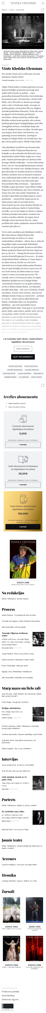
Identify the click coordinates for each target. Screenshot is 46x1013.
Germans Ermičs (10, 377)
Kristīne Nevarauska (14, 370)
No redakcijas (13, 592)
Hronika (9, 875)
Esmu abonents (23, 349)
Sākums (4, 10)
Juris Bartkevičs (9, 373)
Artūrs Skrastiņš (15, 366)
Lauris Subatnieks (24, 373)
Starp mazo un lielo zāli (21, 688)
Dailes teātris (36, 377)
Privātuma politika (10, 991)
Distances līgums (10, 999)
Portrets (8, 799)
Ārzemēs (9, 858)
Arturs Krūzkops (31, 366)
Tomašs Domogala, (13, 80)
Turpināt (23, 445)
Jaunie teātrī (12, 840)
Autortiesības (8, 995)
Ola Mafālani (24, 377)
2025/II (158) (20, 10)
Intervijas (10, 759)
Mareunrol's (38, 373)
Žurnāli (11, 10)
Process (5, 65)
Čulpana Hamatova (32, 370)
